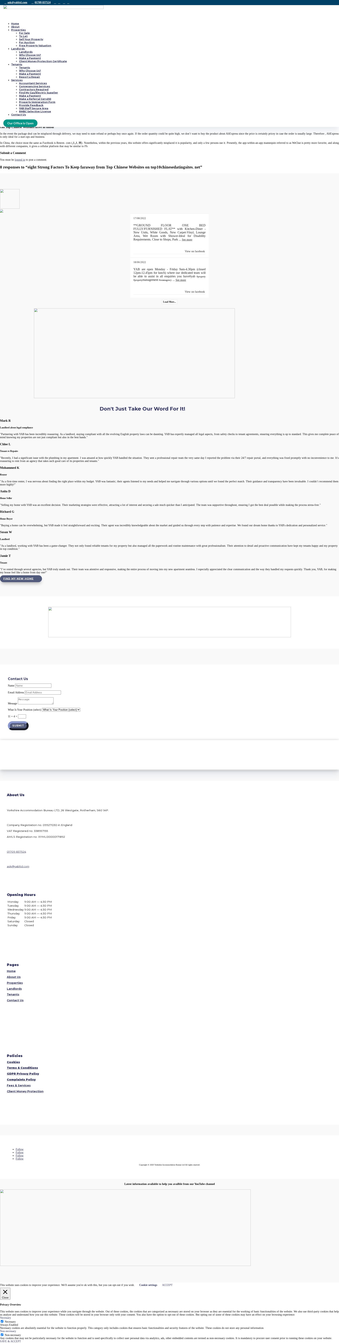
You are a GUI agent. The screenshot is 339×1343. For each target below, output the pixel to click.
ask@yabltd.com (17, 2)
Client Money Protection (25, 1091)
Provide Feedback (31, 105)
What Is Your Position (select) (24, 709)
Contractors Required (33, 89)
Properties (18, 29)
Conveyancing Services (34, 86)
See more (187, 239)
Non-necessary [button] (8, 1331)
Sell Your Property (31, 39)
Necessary (10, 1321)
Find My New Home (18, 578)
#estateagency (165, 280)
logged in (20, 159)
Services (17, 80)
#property (201, 276)
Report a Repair (29, 77)
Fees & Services (19, 1085)
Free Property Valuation (35, 45)
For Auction (27, 42)
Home (15, 23)
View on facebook (195, 251)
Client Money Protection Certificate (43, 61)
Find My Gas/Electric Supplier (38, 92)
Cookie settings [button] (148, 1285)
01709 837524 (43, 2)
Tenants (16, 64)
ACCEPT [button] (167, 1285)
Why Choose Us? (30, 55)
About (15, 26)
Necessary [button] (5, 1317)
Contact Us (18, 114)
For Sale (24, 33)
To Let (23, 36)
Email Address (16, 692)
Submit (18, 725)
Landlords (18, 48)
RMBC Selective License (35, 111)
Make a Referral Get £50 (35, 98)
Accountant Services (33, 83)
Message (12, 703)
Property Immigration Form (37, 102)
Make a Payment (30, 58)
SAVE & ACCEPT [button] (10, 1341)
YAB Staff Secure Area (33, 108)
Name (11, 685)
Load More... (169, 301)
